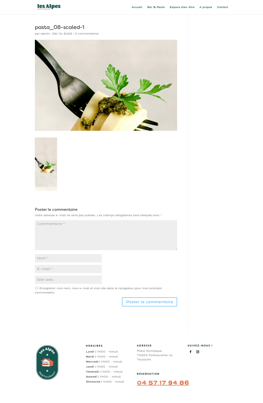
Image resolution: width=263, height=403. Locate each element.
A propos (205, 7)
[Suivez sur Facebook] (190, 352)
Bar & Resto (156, 7)
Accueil (137, 7)
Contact (222, 7)
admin (45, 33)
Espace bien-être (182, 7)
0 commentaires (87, 33)
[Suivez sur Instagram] (198, 352)
